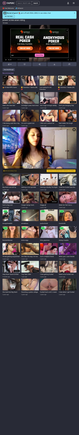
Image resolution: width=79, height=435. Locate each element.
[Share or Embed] (39, 64)
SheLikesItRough (9, 69)
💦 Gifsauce (19, 8)
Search (35, 3)
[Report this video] (69, 64)
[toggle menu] (63, 3)
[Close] (74, 13)
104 (5, 23)
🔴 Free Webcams (8, 8)
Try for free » (9, 16)
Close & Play (39, 55)
